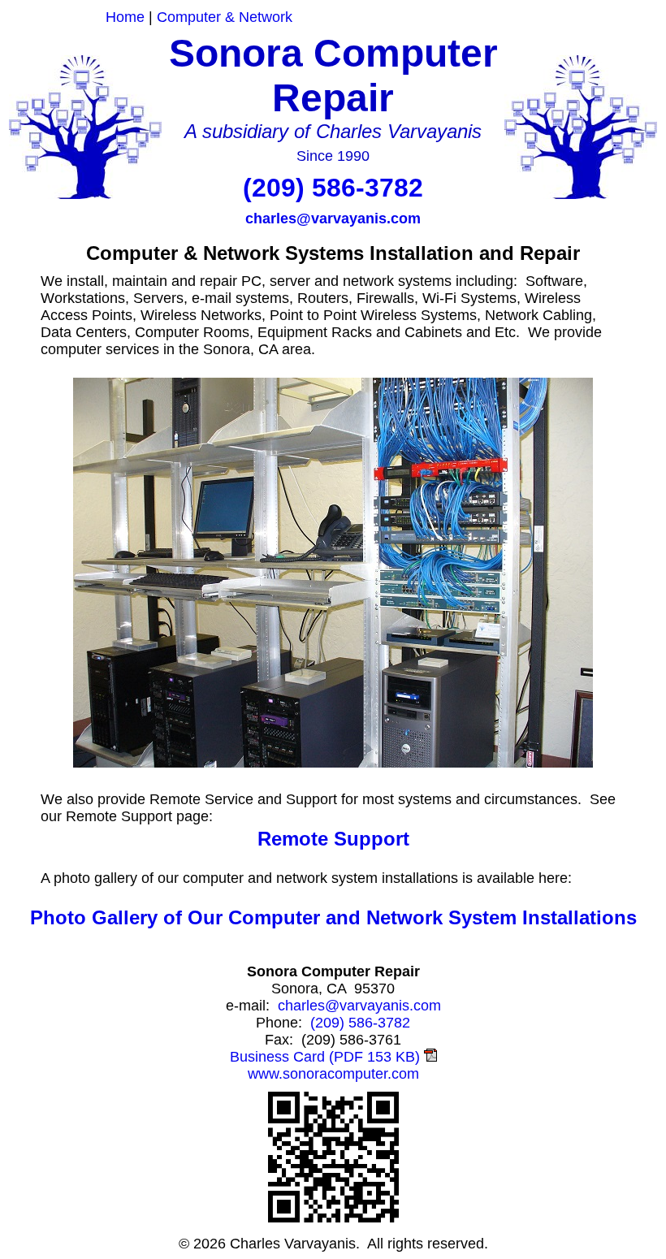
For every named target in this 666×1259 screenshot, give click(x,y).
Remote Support (333, 839)
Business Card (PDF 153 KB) (327, 1057)
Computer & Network (224, 17)
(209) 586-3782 (333, 187)
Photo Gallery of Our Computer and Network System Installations (333, 917)
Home (125, 17)
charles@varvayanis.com (333, 218)
